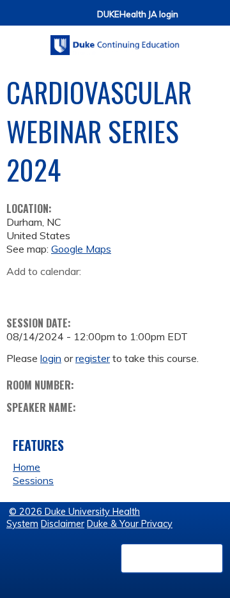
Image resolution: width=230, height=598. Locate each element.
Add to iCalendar (77, 290)
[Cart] (193, 20)
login (50, 358)
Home (26, 466)
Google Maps (81, 248)
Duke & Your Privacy (129, 524)
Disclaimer (62, 524)
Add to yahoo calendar (48, 291)
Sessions (33, 480)
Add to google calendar (19, 291)
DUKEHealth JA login (137, 14)
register (92, 358)
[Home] (115, 41)
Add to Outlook (108, 291)
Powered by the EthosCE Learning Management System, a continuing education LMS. (172, 558)
